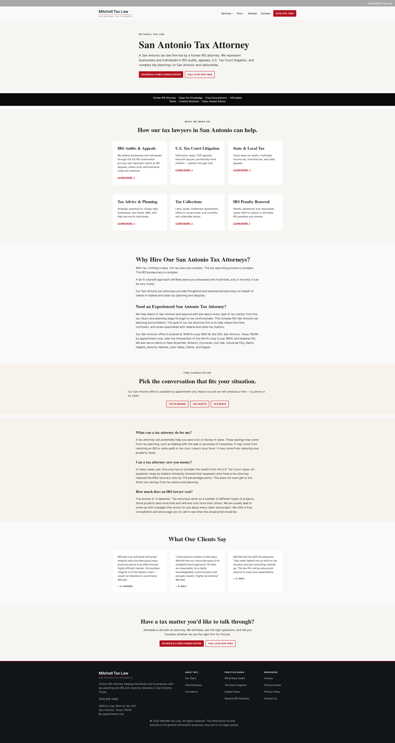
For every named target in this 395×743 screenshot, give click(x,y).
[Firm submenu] (243, 13)
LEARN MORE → (126, 177)
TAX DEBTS (219, 404)
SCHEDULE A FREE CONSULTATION (161, 74)
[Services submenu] (232, 13)
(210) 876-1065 (285, 13)
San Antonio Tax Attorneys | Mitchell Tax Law (116, 13)
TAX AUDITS (199, 404)
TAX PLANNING (177, 404)
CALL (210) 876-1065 (199, 74)
